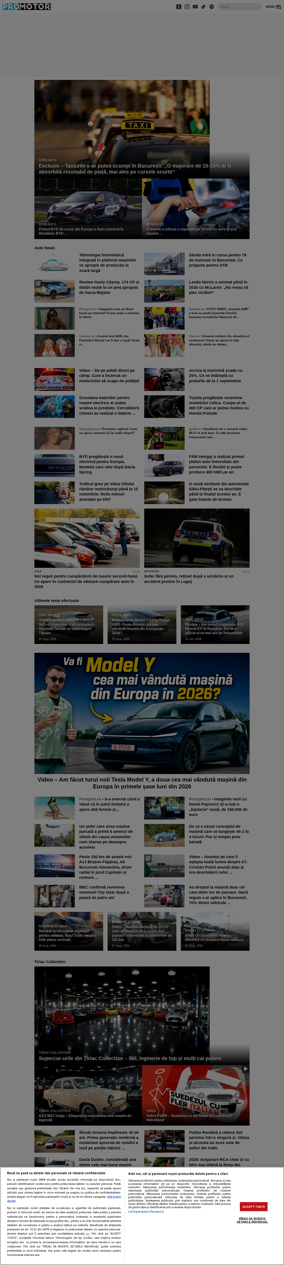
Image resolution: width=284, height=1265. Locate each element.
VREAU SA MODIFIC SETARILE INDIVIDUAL (252, 1220)
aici (88, 1233)
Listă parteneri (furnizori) (146, 1211)
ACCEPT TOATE (254, 1206)
